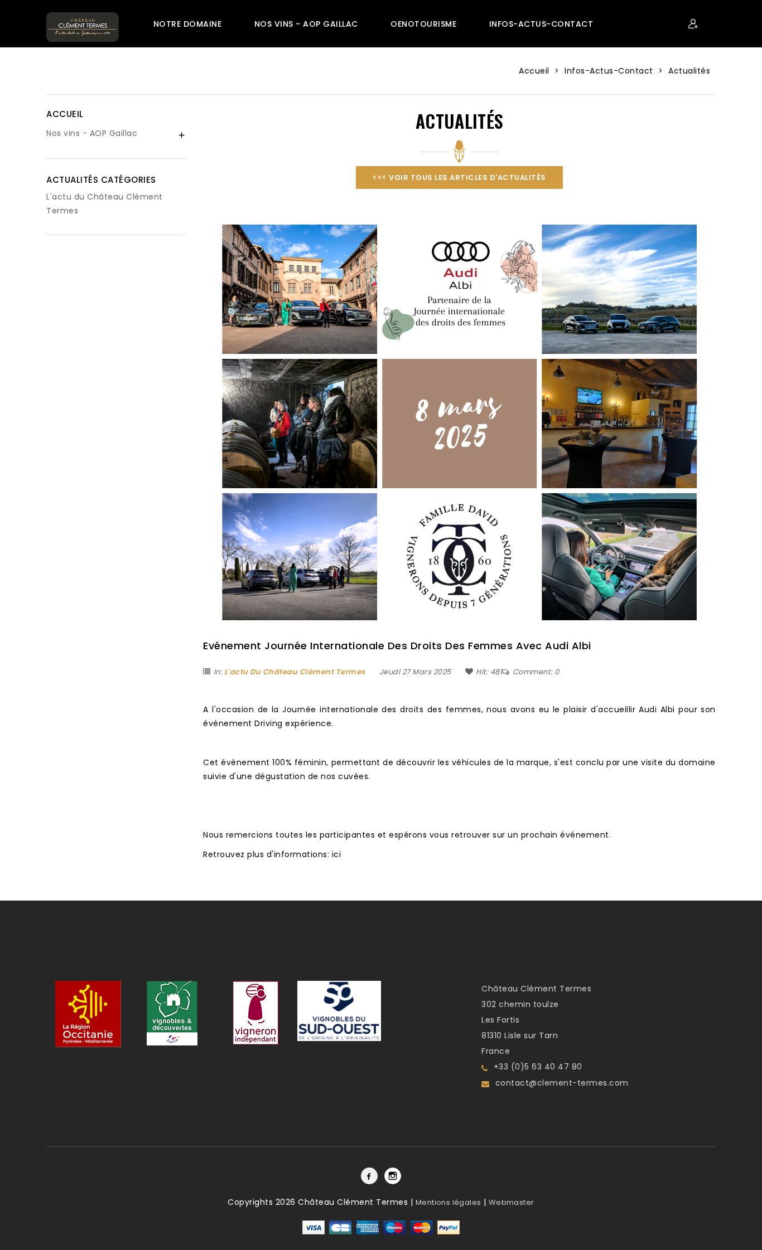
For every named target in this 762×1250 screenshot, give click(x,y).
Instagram (392, 1176)
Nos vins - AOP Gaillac (91, 133)
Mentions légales (448, 1202)
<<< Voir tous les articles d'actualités (459, 177)
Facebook (369, 1176)
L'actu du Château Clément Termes (294, 672)
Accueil (65, 114)
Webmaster (511, 1202)
